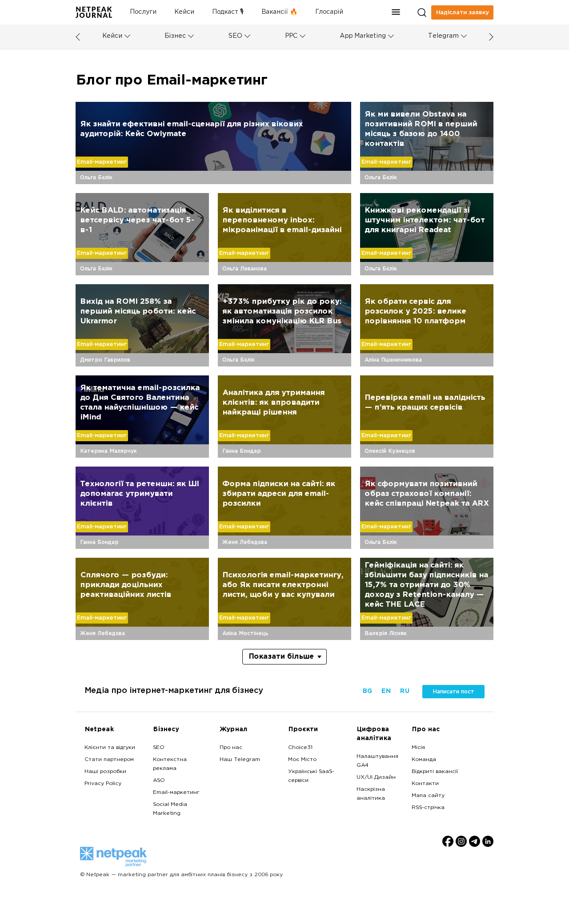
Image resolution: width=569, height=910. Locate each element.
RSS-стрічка (428, 808)
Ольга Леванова (244, 268)
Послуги (143, 12)
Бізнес (175, 36)
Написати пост (453, 691)
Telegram (443, 36)
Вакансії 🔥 (279, 12)
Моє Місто (302, 760)
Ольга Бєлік (96, 177)
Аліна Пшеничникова (393, 359)
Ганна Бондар (241, 451)
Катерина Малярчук (108, 451)
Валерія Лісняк (386, 633)
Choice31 (300, 748)
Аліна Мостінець (245, 633)
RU (404, 691)
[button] (396, 12)
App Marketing (363, 36)
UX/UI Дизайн (376, 777)
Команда (424, 760)
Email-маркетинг (102, 162)
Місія (418, 748)
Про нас (231, 748)
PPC (291, 36)
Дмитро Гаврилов (105, 359)
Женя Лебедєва (244, 542)
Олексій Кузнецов (390, 451)
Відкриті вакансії (435, 772)
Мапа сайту (428, 796)
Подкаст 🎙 (228, 12)
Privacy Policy (102, 784)
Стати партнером (109, 760)
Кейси (184, 12)
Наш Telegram (240, 760)
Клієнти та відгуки (109, 748)
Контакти (425, 784)
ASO (159, 780)
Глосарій (329, 12)
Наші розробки (105, 772)
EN (386, 691)
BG (367, 691)
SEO (235, 36)
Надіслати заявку (462, 12)
